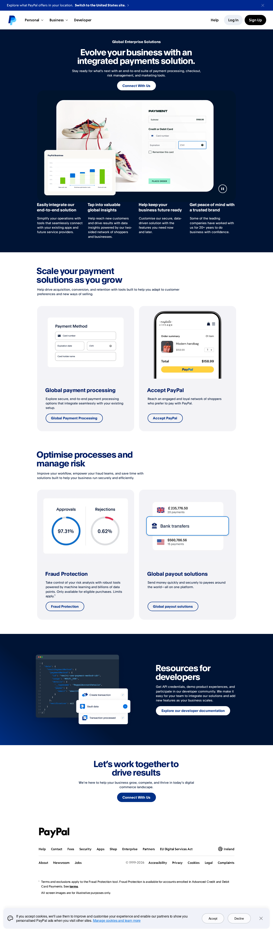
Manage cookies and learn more (117, 920)
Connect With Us (136, 86)
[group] (85, 368)
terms (74, 886)
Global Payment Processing (74, 418)
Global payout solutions (173, 606)
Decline (239, 918)
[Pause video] (222, 189)
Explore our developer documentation (193, 710)
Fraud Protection (65, 606)
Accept (213, 918)
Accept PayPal (165, 418)
